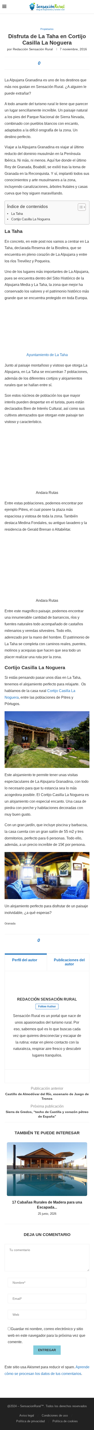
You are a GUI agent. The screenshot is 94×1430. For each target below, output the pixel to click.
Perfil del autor (24, 960)
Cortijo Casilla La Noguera (30, 219)
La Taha (17, 214)
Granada (10, 923)
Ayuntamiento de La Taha (47, 355)
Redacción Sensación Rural (33, 49)
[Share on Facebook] (45, 63)
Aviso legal (26, 1415)
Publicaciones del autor (69, 962)
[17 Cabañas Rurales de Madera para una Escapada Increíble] (47, 1169)
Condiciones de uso (55, 1415)
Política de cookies (65, 1421)
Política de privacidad (30, 1421)
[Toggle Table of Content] (79, 207)
